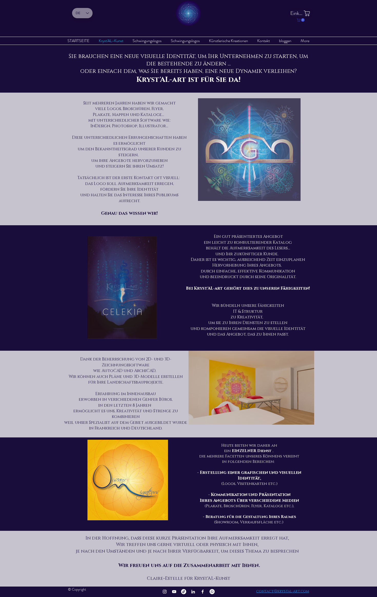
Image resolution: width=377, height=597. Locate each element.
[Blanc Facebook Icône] (202, 591)
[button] (301, 20)
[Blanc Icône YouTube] (174, 591)
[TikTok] (183, 591)
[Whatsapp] (212, 591)
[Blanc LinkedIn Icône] (193, 591)
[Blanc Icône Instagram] (164, 591)
